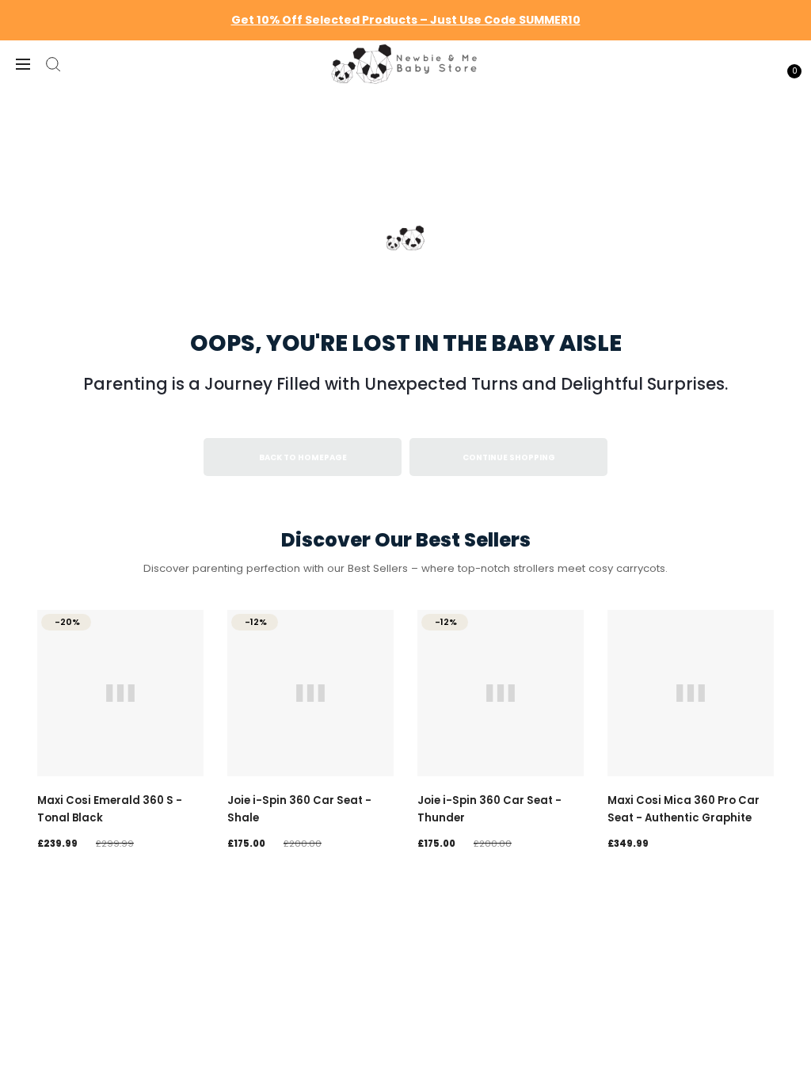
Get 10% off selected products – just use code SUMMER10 (406, 20)
